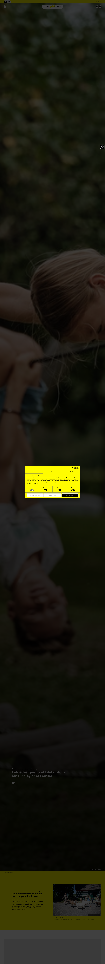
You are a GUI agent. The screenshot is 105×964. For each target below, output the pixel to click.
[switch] (45, 490)
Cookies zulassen (70, 495)
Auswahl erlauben (52, 495)
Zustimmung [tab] (34, 471)
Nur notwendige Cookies (35, 495)
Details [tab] (52, 471)
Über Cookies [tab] (71, 471)
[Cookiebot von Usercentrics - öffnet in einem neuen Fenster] (73, 468)
